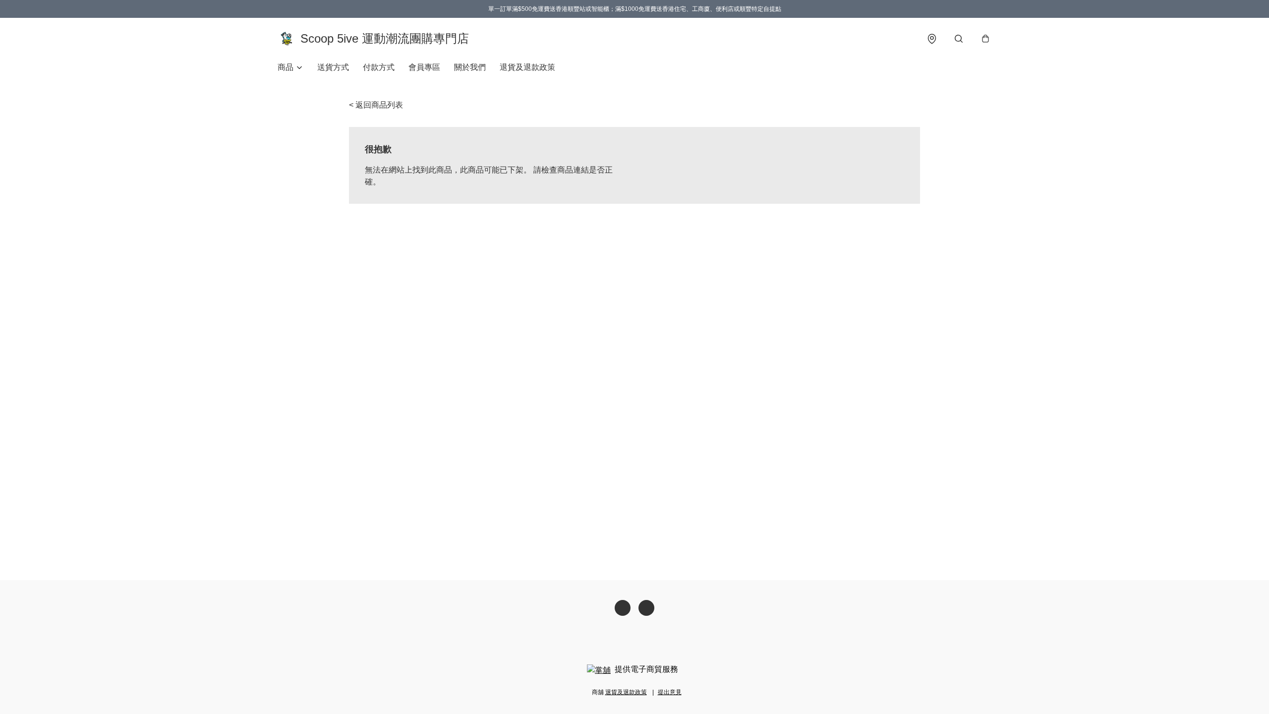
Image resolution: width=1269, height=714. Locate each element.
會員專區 (424, 67)
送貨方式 (333, 67)
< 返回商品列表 (376, 105)
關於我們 (470, 67)
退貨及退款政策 (527, 67)
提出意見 (670, 692)
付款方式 (379, 67)
